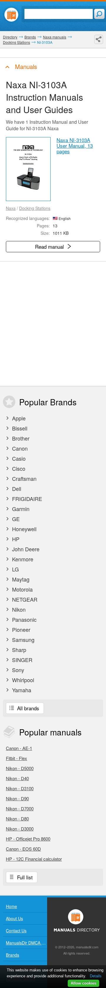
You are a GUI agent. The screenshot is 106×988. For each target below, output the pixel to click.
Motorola (22, 589)
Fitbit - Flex (16, 758)
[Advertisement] (53, 323)
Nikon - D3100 (20, 788)
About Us (14, 918)
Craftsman (24, 478)
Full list (24, 877)
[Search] (99, 14)
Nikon (18, 609)
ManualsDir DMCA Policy (26, 943)
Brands (12, 955)
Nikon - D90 (17, 798)
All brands (27, 708)
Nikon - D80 (17, 818)
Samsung (22, 639)
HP (15, 539)
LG (15, 569)
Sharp (18, 649)
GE (15, 519)
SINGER (21, 660)
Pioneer (20, 629)
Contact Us (16, 931)
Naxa (11, 208)
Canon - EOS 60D (23, 849)
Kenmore (22, 559)
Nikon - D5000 (20, 768)
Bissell (19, 428)
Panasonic (24, 619)
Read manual (50, 246)
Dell (16, 488)
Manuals (25, 66)
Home (11, 906)
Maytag (20, 579)
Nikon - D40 (17, 778)
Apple (18, 418)
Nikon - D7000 (20, 808)
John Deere (25, 549)
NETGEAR (24, 599)
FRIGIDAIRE (26, 498)
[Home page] (11, 14)
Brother (20, 438)
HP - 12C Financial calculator (34, 859)
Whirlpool (22, 680)
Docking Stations (34, 208)
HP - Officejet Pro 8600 (28, 839)
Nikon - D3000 (20, 828)
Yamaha (21, 690)
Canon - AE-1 (19, 748)
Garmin (20, 509)
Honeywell (24, 529)
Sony (17, 670)
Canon (19, 448)
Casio (18, 458)
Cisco (18, 468)
